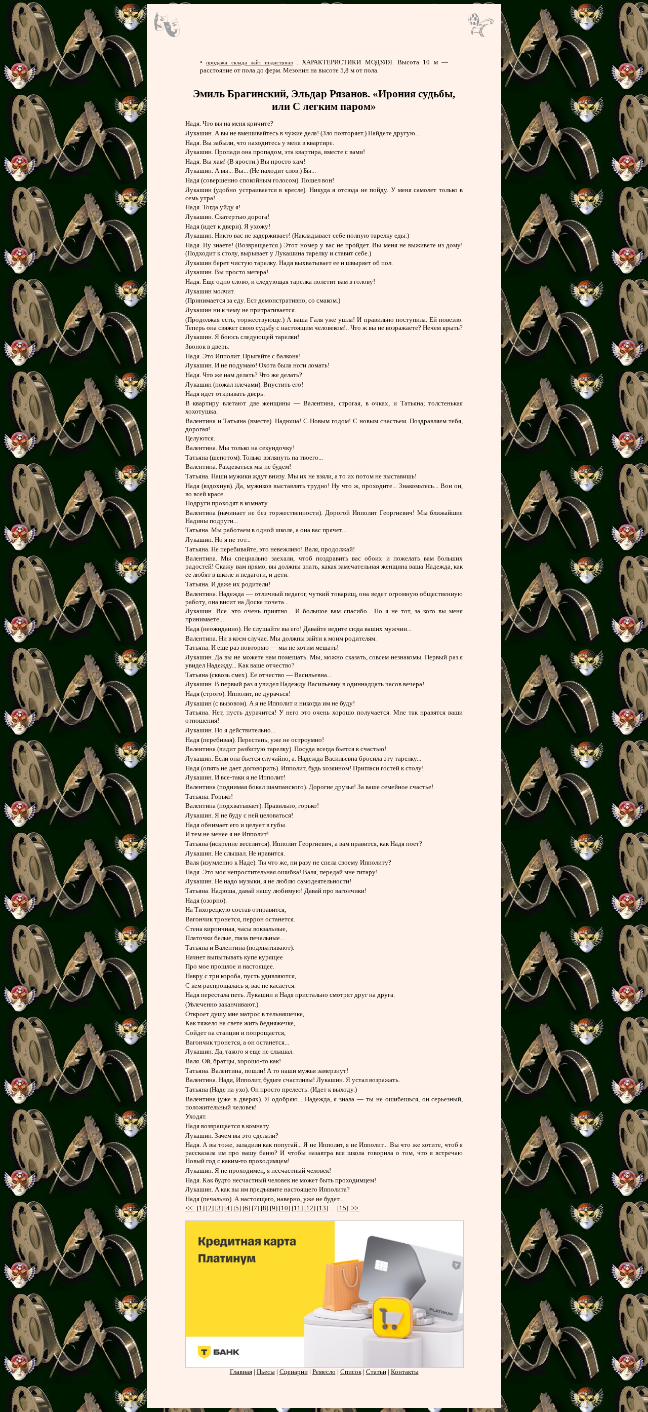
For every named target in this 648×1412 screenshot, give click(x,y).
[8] (264, 1208)
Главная (241, 1372)
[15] (342, 1208)
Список (350, 1372)
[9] (273, 1208)
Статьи (376, 1372)
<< (190, 1208)
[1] (201, 1208)
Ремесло (324, 1372)
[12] (309, 1208)
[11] (297, 1208)
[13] (322, 1208)
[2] (210, 1208)
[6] (246, 1208)
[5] (237, 1208)
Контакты (405, 1372)
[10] (284, 1208)
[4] (228, 1208)
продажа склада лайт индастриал (249, 62)
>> (355, 1208)
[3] (219, 1208)
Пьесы (266, 1372)
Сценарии (293, 1372)
